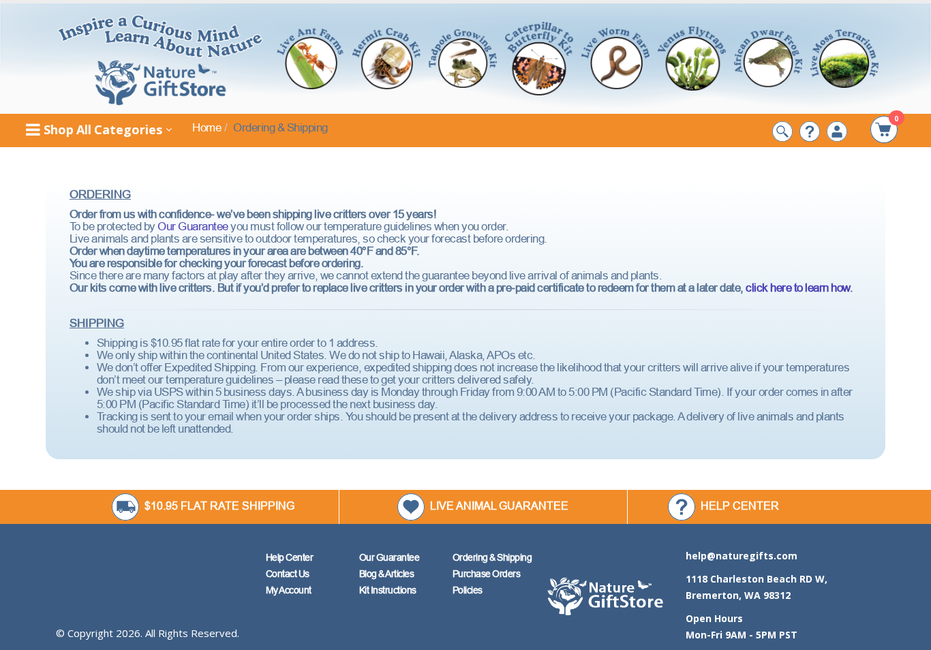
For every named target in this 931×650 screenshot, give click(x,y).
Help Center (290, 557)
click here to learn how (798, 287)
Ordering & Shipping (492, 557)
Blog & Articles (386, 573)
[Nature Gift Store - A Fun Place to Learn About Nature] (161, 59)
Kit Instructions (387, 590)
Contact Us (287, 573)
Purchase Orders (487, 573)
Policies (468, 590)
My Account (288, 590)
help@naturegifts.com (741, 555)
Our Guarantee (192, 226)
